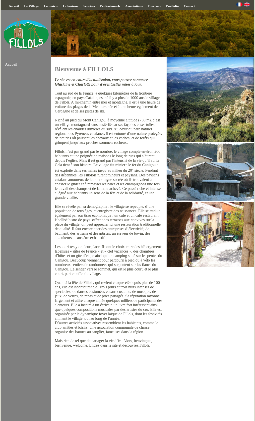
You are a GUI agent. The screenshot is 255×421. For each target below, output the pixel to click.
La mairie (51, 6)
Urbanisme (70, 6)
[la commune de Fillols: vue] (210, 140)
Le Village (31, 6)
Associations (134, 6)
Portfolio (172, 6)
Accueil (14, 6)
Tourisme (154, 6)
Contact (189, 6)
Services (89, 6)
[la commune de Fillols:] (210, 199)
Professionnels (110, 6)
